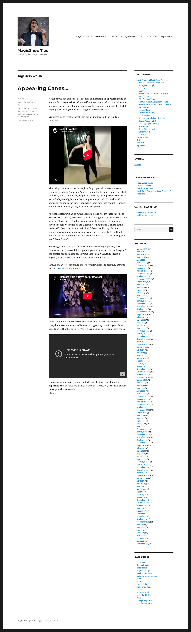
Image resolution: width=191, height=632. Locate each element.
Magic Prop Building (145, 183)
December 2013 (143, 544)
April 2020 (141, 456)
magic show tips (24, 102)
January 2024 (142, 334)
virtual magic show (144, 603)
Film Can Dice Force (147, 99)
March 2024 (142, 328)
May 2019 (140, 486)
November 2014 (143, 516)
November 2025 (143, 274)
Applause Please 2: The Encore (151, 83)
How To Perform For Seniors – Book (154, 102)
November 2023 (143, 339)
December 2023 (143, 336)
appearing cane (24, 108)
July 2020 (140, 448)
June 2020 (141, 451)
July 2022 (140, 383)
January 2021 (142, 432)
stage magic (32, 114)
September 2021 (143, 410)
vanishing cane (24, 117)
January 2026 (142, 268)
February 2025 (143, 298)
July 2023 (140, 350)
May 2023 (140, 355)
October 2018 (142, 505)
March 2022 (142, 394)
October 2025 (142, 276)
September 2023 (143, 344)
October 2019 (142, 473)
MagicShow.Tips (33, 50)
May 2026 (141, 257)
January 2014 (142, 541)
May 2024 (141, 323)
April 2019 (141, 489)
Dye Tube (142, 91)
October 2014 (142, 519)
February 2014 (142, 538)
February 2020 (143, 462)
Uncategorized (143, 592)
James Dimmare (66, 268)
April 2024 (141, 325)
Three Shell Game (144, 186)
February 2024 (143, 331)
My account (167, 36)
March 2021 (141, 426)
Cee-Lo (142, 88)
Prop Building (142, 584)
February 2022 (143, 396)
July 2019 (140, 481)
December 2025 (143, 271)
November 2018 (143, 503)
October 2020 (142, 440)
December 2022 (143, 369)
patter (139, 579)
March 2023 (141, 361)
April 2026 (141, 260)
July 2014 (140, 525)
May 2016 (140, 508)
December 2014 (143, 514)
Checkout (152, 36)
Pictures (140, 581)
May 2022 (141, 388)
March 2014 (141, 535)
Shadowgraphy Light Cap (149, 124)
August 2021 (142, 413)
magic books (142, 568)
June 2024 (141, 320)
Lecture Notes (144, 110)
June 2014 (141, 527)
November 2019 (143, 470)
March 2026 (142, 263)
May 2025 (141, 290)
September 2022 (143, 377)
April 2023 (141, 358)
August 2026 (142, 249)
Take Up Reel (144, 135)
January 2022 (142, 399)
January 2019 (142, 497)
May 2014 (140, 530)
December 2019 (143, 467)
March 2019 (141, 492)
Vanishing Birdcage (145, 188)
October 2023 (142, 342)
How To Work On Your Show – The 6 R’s (155, 105)
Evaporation (142, 562)
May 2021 (140, 421)
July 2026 (140, 252)
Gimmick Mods (143, 565)
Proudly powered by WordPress (46, 621)
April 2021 (141, 424)
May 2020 (141, 454)
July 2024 (140, 317)
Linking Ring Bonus (145, 215)
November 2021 (143, 404)
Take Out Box (144, 132)
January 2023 (142, 366)
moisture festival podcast (147, 576)
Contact (137, 164)
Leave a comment (25, 120)
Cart (141, 36)
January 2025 (142, 301)
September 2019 (143, 475)
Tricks (34, 102)
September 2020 (143, 443)
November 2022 (143, 372)
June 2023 (141, 353)
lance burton (31, 111)
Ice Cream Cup (144, 107)
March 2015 (141, 511)
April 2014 (141, 533)
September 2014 (143, 522)
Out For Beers (144, 115)
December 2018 (143, 500)
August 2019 (142, 478)
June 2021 (141, 418)
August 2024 (142, 314)
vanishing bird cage (145, 595)
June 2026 (141, 254)
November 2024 (143, 306)
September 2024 (143, 312)
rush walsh (22, 114)
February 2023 (142, 364)
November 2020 (143, 437)
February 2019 (142, 495)
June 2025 (141, 287)
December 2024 (143, 304)
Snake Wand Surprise (147, 129)
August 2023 (142, 347)
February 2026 (143, 265)
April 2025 (141, 293)
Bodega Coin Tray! (146, 85)
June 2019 (141, 484)
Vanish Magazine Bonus (147, 212)
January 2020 (142, 465)
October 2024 (142, 309)
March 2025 (142, 295)
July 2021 (140, 415)
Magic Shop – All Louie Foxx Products (95, 36)
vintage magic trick (144, 601)
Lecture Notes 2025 (147, 113)
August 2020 (142, 445)
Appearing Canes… (43, 88)
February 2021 (142, 429)
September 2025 (143, 279)
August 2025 (142, 282)
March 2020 (142, 459)
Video (20, 105)
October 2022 (142, 374)
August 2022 (142, 380)
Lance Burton (74, 329)
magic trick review (144, 573)
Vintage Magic (128, 36)
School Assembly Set (147, 121)
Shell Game (143, 126)
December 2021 (143, 402)
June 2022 (141, 385)
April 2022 (141, 391)
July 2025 (140, 284)
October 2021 (142, 407)
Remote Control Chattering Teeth (152, 118)
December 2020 (143, 435)
